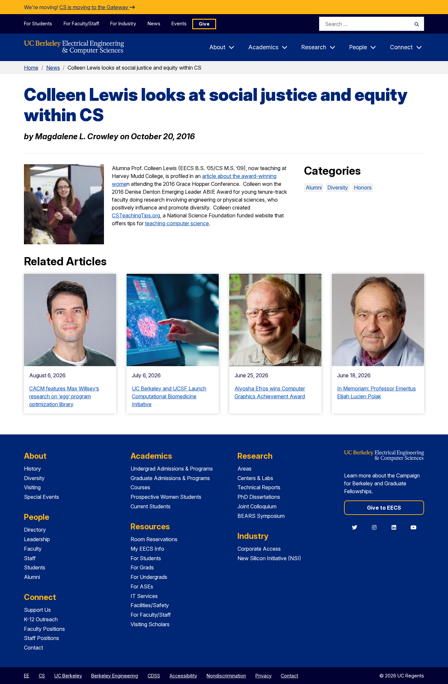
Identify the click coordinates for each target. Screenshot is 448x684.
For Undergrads (149, 577)
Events (179, 23)
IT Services (144, 596)
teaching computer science (177, 223)
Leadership (37, 539)
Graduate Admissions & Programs (170, 478)
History (32, 468)
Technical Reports (258, 487)
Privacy (263, 675)
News (154, 23)
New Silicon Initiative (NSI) (269, 558)
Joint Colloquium (256, 506)
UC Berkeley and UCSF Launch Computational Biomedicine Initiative (169, 396)
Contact (33, 647)
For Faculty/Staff (81, 23)
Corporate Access (259, 548)
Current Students (151, 506)
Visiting (32, 487)
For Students (38, 23)
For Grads (142, 567)
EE (26, 675)
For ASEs (142, 586)
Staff (30, 558)
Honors (363, 187)
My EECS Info (147, 548)
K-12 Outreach (41, 619)
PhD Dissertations (258, 497)
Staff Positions (41, 638)
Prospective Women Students (166, 497)
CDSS (154, 675)
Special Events (41, 497)
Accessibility (183, 675)
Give (204, 24)
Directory (35, 529)
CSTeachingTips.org (136, 215)
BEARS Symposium (261, 516)
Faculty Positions (44, 629)
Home (31, 67)
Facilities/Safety (150, 605)
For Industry (123, 23)
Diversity (337, 187)
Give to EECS (384, 507)
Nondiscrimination (226, 675)
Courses (140, 487)
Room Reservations (154, 539)
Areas (244, 468)
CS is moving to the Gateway (94, 7)
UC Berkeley (68, 675)
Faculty (33, 548)
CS (42, 675)
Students (34, 567)
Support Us (37, 610)
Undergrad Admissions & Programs (172, 468)
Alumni (314, 187)
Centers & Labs (255, 478)
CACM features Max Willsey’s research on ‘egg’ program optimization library (64, 396)
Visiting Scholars (150, 624)
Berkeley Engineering (114, 675)
